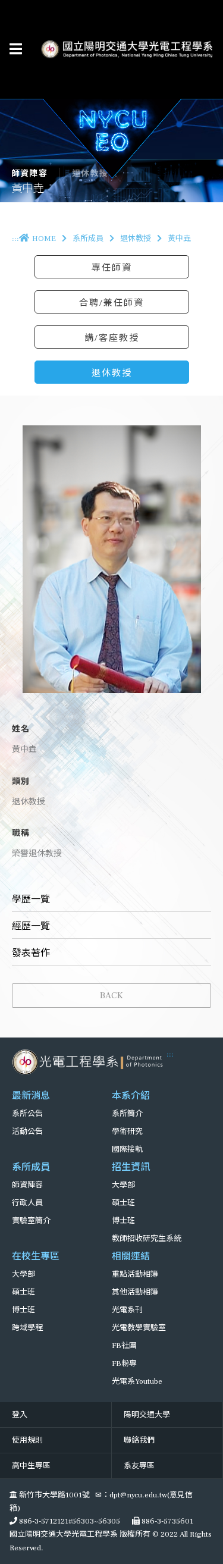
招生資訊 (131, 1167)
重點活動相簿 (135, 1274)
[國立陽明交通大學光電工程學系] (89, 1062)
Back (111, 995)
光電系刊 (127, 1310)
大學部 (123, 1185)
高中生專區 (31, 1466)
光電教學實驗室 (139, 1328)
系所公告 (27, 1113)
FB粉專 (124, 1363)
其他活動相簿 (135, 1292)
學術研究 (127, 1131)
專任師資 (112, 268)
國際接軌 (127, 1149)
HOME (44, 238)
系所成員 (88, 238)
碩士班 (123, 1203)
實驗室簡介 (31, 1221)
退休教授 (135, 238)
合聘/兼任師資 (111, 303)
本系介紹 (131, 1096)
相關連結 (131, 1256)
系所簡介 (127, 1113)
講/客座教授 (111, 338)
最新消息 (31, 1096)
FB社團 (124, 1345)
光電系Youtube (137, 1381)
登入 (19, 1414)
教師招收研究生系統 (146, 1238)
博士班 (123, 1221)
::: (15, 238)
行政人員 (27, 1203)
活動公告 (27, 1131)
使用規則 (27, 1440)
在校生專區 (35, 1256)
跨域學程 (27, 1328)
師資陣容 (27, 1185)
